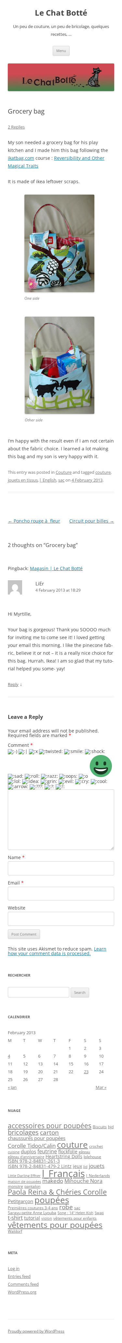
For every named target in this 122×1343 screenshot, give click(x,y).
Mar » (101, 1087)
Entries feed (19, 1276)
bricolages (23, 1132)
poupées (51, 1200)
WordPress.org (22, 1292)
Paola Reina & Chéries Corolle (57, 1192)
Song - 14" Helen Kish (75, 1213)
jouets (96, 1166)
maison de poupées (24, 1181)
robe (66, 1207)
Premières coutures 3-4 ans (33, 1208)
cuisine (14, 1152)
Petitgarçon (20, 1201)
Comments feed (23, 1284)
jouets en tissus (23, 480)
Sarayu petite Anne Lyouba (32, 1212)
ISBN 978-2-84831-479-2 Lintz (40, 1166)
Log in (14, 1268)
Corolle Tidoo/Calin (32, 1145)
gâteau (84, 1152)
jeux (77, 1166)
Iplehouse (92, 1156)
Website (16, 908)
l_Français (63, 1173)
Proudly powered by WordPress (36, 1331)
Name (16, 857)
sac (61, 480)
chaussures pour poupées (36, 1138)
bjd (111, 1127)
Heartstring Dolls (64, 1156)
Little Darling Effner (24, 1175)
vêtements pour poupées (55, 1224)
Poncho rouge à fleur (34, 521)
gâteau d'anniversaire (26, 1157)
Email (16, 883)
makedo (52, 1181)
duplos (28, 1151)
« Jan (12, 1087)
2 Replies (16, 127)
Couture (64, 472)
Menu (61, 50)
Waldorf (15, 1231)
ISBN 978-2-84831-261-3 (34, 1161)
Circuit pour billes (91, 521)
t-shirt (15, 1217)
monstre (15, 1186)
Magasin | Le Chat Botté (56, 568)
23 (86, 1072)
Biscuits (100, 1127)
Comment (20, 745)
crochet (96, 1146)
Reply (13, 684)
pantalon (32, 1186)
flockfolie (67, 1151)
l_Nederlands (98, 1175)
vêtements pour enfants (75, 1218)
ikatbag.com (21, 158)
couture (103, 472)
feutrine (47, 1151)
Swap (99, 1213)
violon (46, 1218)
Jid (85, 1166)
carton (49, 1132)
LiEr (39, 583)
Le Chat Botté (61, 13)
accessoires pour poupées (49, 1125)
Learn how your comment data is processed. (57, 951)
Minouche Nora (83, 1181)
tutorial (32, 1218)
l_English (48, 480)
